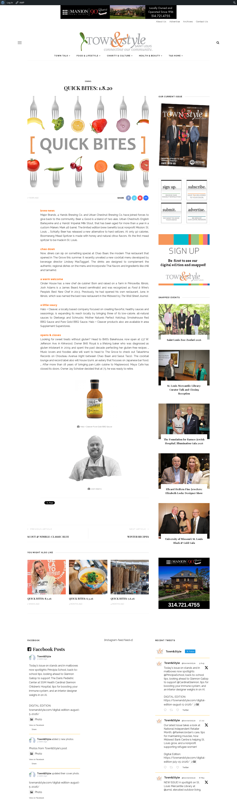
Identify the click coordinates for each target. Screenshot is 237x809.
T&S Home (175, 56)
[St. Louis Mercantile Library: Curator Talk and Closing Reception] (184, 367)
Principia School (56, 669)
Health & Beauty (149, 56)
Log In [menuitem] (10, 2)
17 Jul (201, 720)
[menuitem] (3, 2)
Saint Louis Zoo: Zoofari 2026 (184, 339)
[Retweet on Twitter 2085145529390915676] (172, 710)
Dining (88, 81)
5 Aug (201, 663)
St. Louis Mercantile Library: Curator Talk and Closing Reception (184, 389)
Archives (188, 21)
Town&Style (44, 656)
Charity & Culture (118, 56)
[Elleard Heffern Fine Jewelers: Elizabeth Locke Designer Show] (184, 470)
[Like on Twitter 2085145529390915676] (178, 710)
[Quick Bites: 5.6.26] (130, 576)
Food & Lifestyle (87, 56)
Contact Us (202, 21)
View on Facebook (36, 725)
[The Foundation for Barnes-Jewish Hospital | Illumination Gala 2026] (184, 421)
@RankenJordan (182, 732)
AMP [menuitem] (22, 2)
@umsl (168, 789)
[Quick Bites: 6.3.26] (88, 576)
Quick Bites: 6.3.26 (81, 598)
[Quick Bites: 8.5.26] (46, 576)
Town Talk (61, 56)
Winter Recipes (138, 536)
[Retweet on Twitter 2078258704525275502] (172, 767)
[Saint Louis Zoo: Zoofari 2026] (184, 321)
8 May (202, 778)
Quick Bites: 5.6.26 (123, 598)
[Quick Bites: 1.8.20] (88, 141)
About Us (161, 21)
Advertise (174, 21)
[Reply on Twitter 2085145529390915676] (166, 710)
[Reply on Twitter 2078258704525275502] (166, 767)
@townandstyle (188, 663)
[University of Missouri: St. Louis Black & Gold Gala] (184, 520)
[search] (218, 42)
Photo (38, 719)
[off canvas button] (20, 43)
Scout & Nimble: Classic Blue (48, 536)
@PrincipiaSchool (174, 674)
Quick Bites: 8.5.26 (39, 598)
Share (34, 729)
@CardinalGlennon (188, 682)
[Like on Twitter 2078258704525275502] (178, 767)
